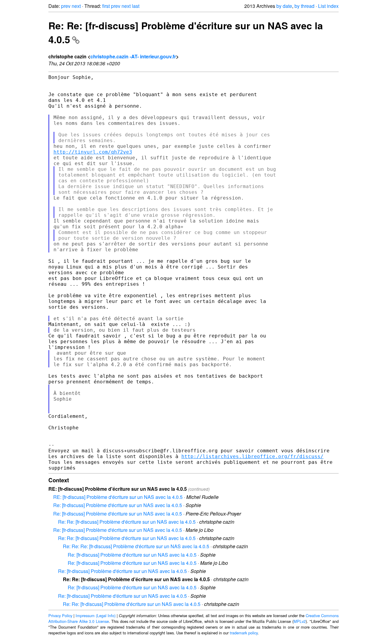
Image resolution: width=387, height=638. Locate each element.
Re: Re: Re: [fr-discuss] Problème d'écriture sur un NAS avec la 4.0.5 (136, 546)
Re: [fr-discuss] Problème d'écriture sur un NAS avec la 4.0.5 (117, 505)
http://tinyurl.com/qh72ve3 (93, 152)
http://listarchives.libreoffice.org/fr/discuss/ (252, 456)
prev (65, 5)
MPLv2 (300, 621)
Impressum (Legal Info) (95, 615)
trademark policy (244, 633)
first (106, 5)
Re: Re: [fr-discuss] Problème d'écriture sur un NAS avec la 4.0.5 (127, 521)
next (76, 5)
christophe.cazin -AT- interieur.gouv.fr (133, 56)
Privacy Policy (60, 615)
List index (328, 5)
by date (284, 5)
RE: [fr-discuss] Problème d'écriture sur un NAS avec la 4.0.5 (118, 496)
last (135, 5)
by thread (304, 5)
